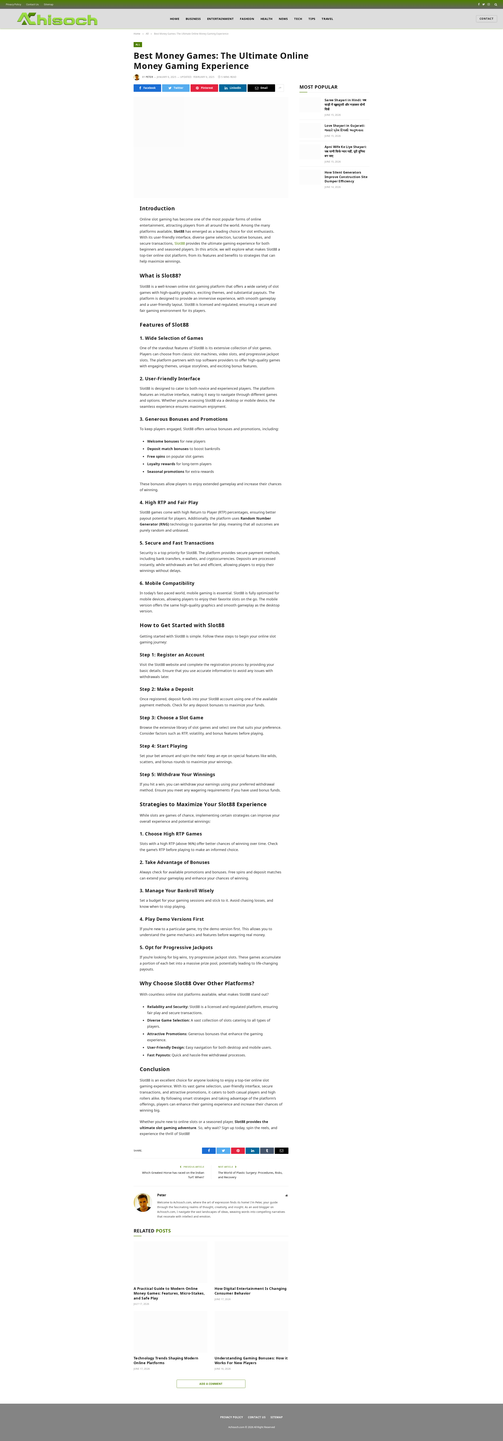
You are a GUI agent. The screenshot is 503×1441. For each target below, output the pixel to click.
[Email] (120, 253)
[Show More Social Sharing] (280, 88)
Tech (298, 19)
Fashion (247, 19)
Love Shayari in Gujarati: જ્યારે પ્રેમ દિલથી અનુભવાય (345, 127)
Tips (311, 19)
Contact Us (32, 4)
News (283, 19)
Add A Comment (210, 1384)
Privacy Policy (13, 4)
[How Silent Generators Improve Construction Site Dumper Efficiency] (310, 177)
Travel (327, 19)
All (138, 44)
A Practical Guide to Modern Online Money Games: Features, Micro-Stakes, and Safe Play (169, 1293)
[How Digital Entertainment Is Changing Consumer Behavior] (251, 1262)
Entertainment (220, 19)
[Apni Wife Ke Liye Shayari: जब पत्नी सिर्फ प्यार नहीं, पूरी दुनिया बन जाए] (310, 151)
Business (193, 19)
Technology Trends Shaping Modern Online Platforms (166, 1360)
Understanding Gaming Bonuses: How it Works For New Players (251, 1360)
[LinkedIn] (120, 235)
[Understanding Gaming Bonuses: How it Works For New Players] (251, 1332)
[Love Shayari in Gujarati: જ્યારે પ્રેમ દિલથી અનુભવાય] (310, 130)
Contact (487, 18)
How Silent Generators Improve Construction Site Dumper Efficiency (346, 177)
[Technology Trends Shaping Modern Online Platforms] (170, 1332)
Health (267, 19)
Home (174, 19)
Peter (149, 77)
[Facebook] (120, 217)
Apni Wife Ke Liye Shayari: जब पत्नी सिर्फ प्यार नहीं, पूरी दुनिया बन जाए (346, 151)
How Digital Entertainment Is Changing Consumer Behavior (250, 1291)
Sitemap (48, 4)
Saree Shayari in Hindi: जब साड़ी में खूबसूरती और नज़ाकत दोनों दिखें (345, 104)
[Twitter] (120, 226)
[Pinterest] (120, 244)
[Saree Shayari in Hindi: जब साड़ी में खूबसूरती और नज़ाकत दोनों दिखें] (310, 104)
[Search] (495, 4)
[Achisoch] (57, 18)
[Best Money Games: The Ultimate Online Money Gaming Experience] (211, 147)
